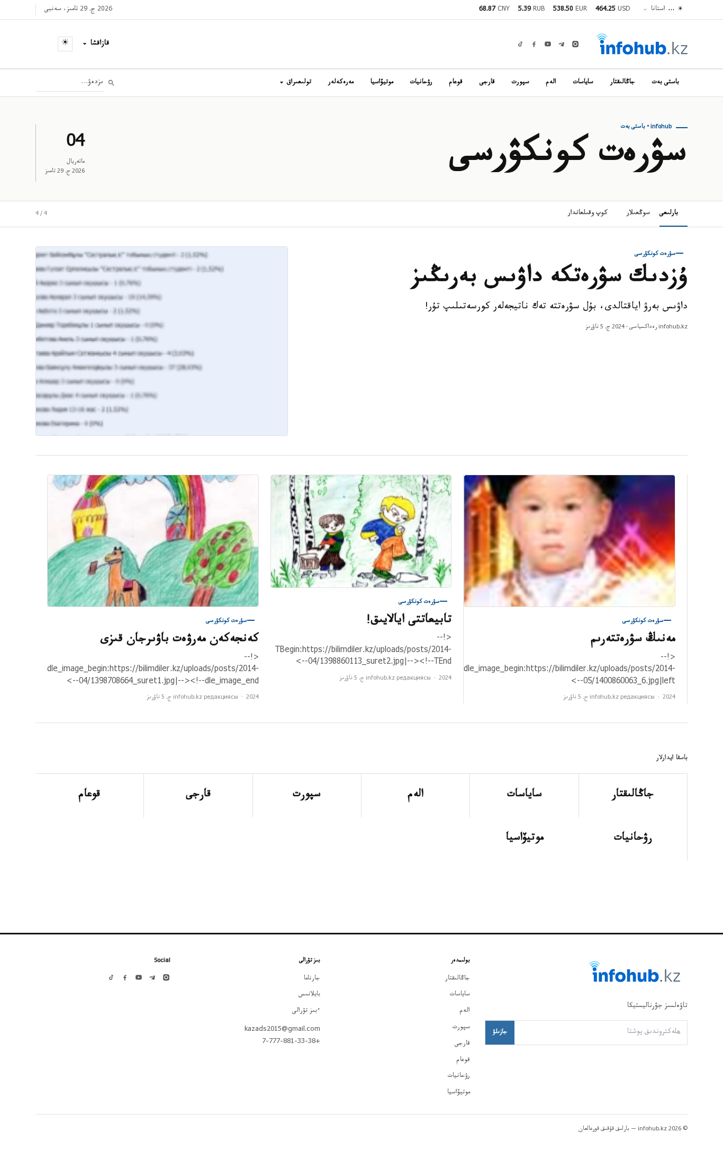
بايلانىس (309, 995)
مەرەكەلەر (341, 82)
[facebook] (534, 44)
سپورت (520, 82)
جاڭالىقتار (622, 82)
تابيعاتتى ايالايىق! (408, 621)
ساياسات (583, 82)
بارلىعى (668, 213)
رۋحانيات (421, 82)
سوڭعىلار (638, 213)
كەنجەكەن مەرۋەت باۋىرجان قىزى (180, 640)
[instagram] (575, 44)
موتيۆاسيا (381, 82)
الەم (551, 82)
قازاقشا (100, 44)
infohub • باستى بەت (646, 127)
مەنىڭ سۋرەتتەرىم (633, 640)
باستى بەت (665, 82)
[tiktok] (520, 44)
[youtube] (548, 44)
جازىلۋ (500, 1032)
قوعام (456, 82)
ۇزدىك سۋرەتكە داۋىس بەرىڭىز (550, 279)
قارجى (487, 82)
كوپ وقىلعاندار (588, 213)
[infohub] (642, 44)
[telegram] (561, 44)
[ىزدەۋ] (111, 83)
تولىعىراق (299, 82)
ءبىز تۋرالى (306, 1011)
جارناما (312, 979)
